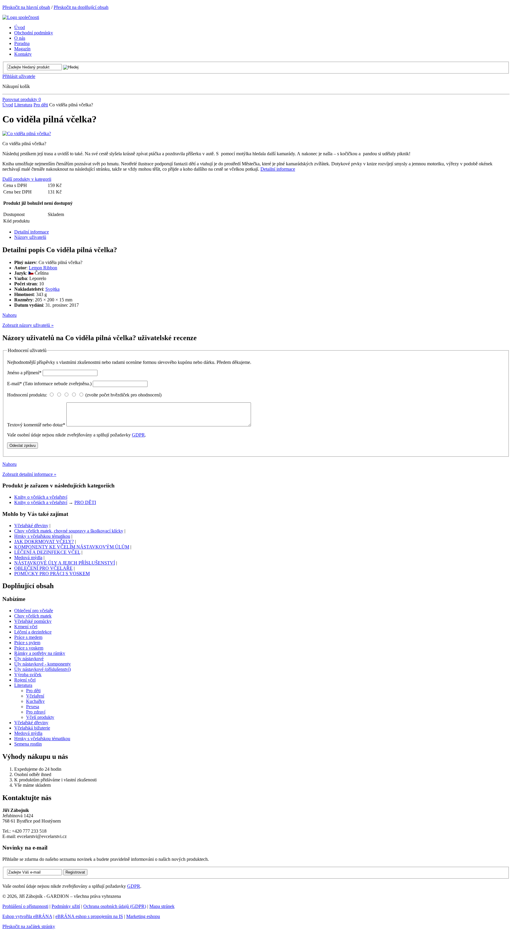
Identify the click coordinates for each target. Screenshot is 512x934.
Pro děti (40, 104)
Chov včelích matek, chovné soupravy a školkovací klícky (68, 530)
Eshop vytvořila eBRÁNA (27, 916)
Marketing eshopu (143, 916)
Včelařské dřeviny (31, 525)
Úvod (7, 104)
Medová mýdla (28, 557)
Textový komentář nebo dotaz (36, 424)
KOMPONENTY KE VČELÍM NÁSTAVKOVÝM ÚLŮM (71, 546)
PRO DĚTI (85, 502)
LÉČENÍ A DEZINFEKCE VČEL (47, 552)
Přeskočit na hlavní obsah (26, 7)
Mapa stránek (162, 906)
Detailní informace (277, 169)
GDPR (138, 434)
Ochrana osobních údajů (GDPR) (114, 906)
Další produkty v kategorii (26, 179)
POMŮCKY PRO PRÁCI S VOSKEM (52, 573)
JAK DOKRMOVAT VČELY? (44, 541)
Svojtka (52, 289)
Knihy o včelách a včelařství (40, 497)
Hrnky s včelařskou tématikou (42, 536)
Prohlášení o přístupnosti (25, 906)
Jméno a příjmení (24, 372)
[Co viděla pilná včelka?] (26, 133)
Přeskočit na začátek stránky (28, 926)
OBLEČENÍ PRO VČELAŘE (43, 568)
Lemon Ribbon (43, 267)
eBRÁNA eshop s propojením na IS (89, 916)
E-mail (49, 383)
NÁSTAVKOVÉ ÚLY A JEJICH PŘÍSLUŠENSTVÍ (64, 562)
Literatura (23, 104)
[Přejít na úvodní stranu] (20, 17)
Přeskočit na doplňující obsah (81, 7)
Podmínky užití (66, 906)
